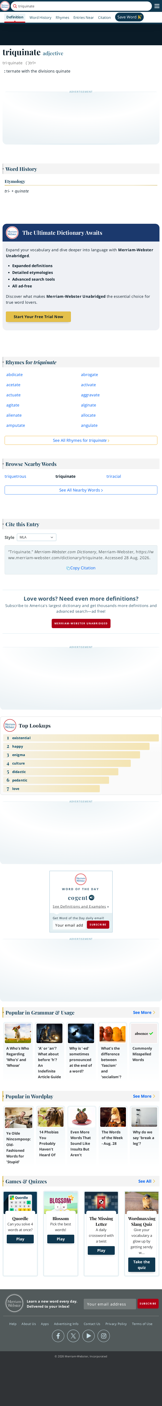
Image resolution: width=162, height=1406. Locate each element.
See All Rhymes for (80, 440)
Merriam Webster (14, 1303)
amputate (15, 425)
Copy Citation (83, 568)
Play (20, 1238)
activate (88, 384)
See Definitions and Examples (79, 906)
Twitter (73, 1336)
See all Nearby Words (79, 490)
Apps (45, 1324)
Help (13, 1324)
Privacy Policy (116, 1324)
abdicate (14, 374)
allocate (88, 415)
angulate (89, 425)
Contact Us (92, 1324)
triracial (114, 476)
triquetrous (15, 476)
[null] (91, 897)
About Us (29, 1324)
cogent (78, 897)
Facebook (58, 1336)
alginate (88, 405)
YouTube (88, 1336)
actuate (13, 395)
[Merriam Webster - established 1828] (5, 6)
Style (9, 537)
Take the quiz (141, 1264)
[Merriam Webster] (80, 879)
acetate (13, 384)
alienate (14, 415)
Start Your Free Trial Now (38, 316)
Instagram (103, 1336)
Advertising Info (67, 1324)
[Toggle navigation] (157, 6)
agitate (12, 405)
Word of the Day (80, 889)
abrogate (89, 374)
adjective (53, 53)
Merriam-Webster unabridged (81, 623)
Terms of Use (142, 1324)
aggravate (90, 395)
